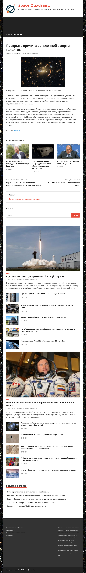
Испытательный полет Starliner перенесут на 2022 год (43, 317)
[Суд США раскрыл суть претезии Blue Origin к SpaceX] (12, 301)
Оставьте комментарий (30, 53)
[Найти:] (43, 215)
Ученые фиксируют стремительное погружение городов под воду (48, 470)
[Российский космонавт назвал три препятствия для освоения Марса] (43, 398)
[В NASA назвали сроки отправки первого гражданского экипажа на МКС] (12, 313)
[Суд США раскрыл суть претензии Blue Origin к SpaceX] (43, 272)
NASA (8, 273)
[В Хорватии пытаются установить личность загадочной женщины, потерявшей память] (12, 465)
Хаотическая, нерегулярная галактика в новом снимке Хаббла (31, 503)
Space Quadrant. (34, 5)
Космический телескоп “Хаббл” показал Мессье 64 (26, 506)
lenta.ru (17, 130)
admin (19, 53)
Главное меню (15, 34)
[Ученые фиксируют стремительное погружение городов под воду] (12, 477)
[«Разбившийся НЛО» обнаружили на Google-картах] (12, 442)
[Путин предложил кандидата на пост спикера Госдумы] (17, 159)
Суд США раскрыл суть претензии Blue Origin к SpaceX (35, 276)
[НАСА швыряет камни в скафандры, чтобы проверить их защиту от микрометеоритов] (12, 336)
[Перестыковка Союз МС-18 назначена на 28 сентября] (12, 348)
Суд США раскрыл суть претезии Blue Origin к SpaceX (43, 294)
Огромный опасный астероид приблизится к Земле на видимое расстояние (41, 164)
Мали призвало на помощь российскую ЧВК (68, 162)
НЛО (7, 399)
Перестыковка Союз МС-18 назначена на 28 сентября (43, 341)
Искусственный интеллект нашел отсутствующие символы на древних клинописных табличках (47, 447)
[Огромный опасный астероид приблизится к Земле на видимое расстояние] (43, 159)
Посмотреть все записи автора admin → (24, 199)
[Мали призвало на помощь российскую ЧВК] (68, 159)
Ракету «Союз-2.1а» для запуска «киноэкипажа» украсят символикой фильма (36, 499)
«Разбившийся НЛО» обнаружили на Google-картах (42, 435)
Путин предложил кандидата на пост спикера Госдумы (17, 163)
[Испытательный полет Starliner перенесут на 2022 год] (12, 325)
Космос (8, 42)
